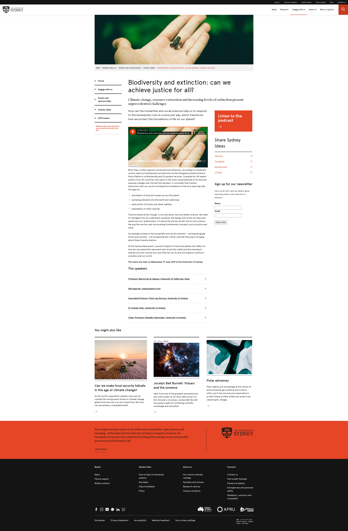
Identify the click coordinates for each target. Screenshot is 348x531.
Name (217, 203)
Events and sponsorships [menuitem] (104, 99)
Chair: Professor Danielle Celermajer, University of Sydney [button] (157, 317)
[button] (343, 9)
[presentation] (121, 375)
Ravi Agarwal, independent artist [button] (144, 288)
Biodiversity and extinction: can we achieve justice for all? (186, 68)
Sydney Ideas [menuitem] (104, 109)
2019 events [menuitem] (104, 118)
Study (274, 9)
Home (98, 68)
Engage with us (298, 9)
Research (284, 9)
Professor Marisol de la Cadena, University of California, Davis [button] (159, 279)
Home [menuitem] (101, 81)
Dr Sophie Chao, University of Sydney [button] (147, 308)
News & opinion (327, 9)
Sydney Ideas (149, 68)
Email (217, 211)
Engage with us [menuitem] (105, 89)
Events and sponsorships (130, 68)
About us (312, 9)
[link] (277, 2)
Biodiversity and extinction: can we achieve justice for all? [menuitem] (108, 128)
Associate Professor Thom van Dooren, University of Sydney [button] (158, 298)
